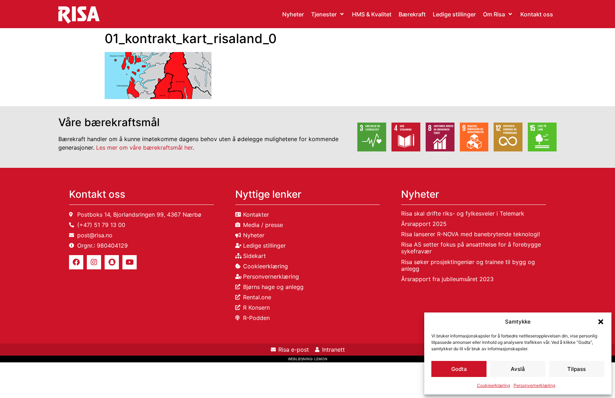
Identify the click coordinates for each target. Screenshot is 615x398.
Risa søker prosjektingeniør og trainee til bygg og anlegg (468, 265)
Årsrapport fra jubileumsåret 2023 (447, 279)
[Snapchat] (112, 262)
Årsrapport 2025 (424, 223)
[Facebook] (76, 262)
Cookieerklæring (493, 385)
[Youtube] (129, 262)
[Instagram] (94, 262)
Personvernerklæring (534, 385)
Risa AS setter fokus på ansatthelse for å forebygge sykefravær (471, 248)
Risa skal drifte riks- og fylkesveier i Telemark (462, 213)
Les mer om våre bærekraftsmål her (144, 147)
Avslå (518, 369)
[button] (600, 321)
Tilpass (576, 369)
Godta (459, 369)
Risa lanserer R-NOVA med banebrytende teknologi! (470, 234)
